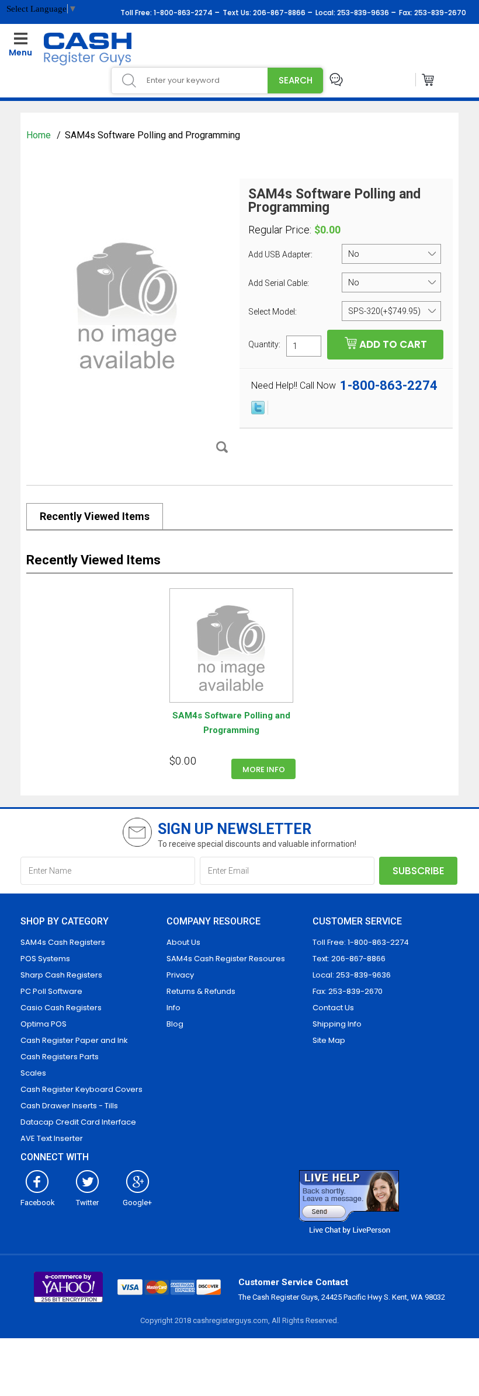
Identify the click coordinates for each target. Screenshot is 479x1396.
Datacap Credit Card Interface (78, 1122)
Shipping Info (337, 1023)
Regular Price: (279, 230)
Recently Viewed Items (95, 516)
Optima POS (43, 1023)
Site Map (329, 1040)
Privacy (180, 974)
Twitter (87, 1202)
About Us (183, 942)
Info (173, 1007)
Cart (428, 79)
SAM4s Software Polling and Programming (231, 722)
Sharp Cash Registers (61, 974)
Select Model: (273, 311)
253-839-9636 (362, 13)
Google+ (137, 1202)
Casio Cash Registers (61, 1007)
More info (263, 769)
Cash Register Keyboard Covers (81, 1089)
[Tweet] (258, 411)
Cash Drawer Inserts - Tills (69, 1105)
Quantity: (264, 344)
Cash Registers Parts (59, 1056)
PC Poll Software (51, 991)
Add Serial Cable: (279, 283)
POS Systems (45, 958)
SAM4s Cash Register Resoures (225, 958)
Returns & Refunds (200, 991)
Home (39, 135)
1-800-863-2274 (182, 13)
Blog (174, 1023)
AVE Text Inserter (51, 1138)
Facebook (37, 1202)
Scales (33, 1073)
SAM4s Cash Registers (62, 942)
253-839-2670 (439, 13)
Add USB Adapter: (281, 254)
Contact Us (333, 1007)
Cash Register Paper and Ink (74, 1040)
